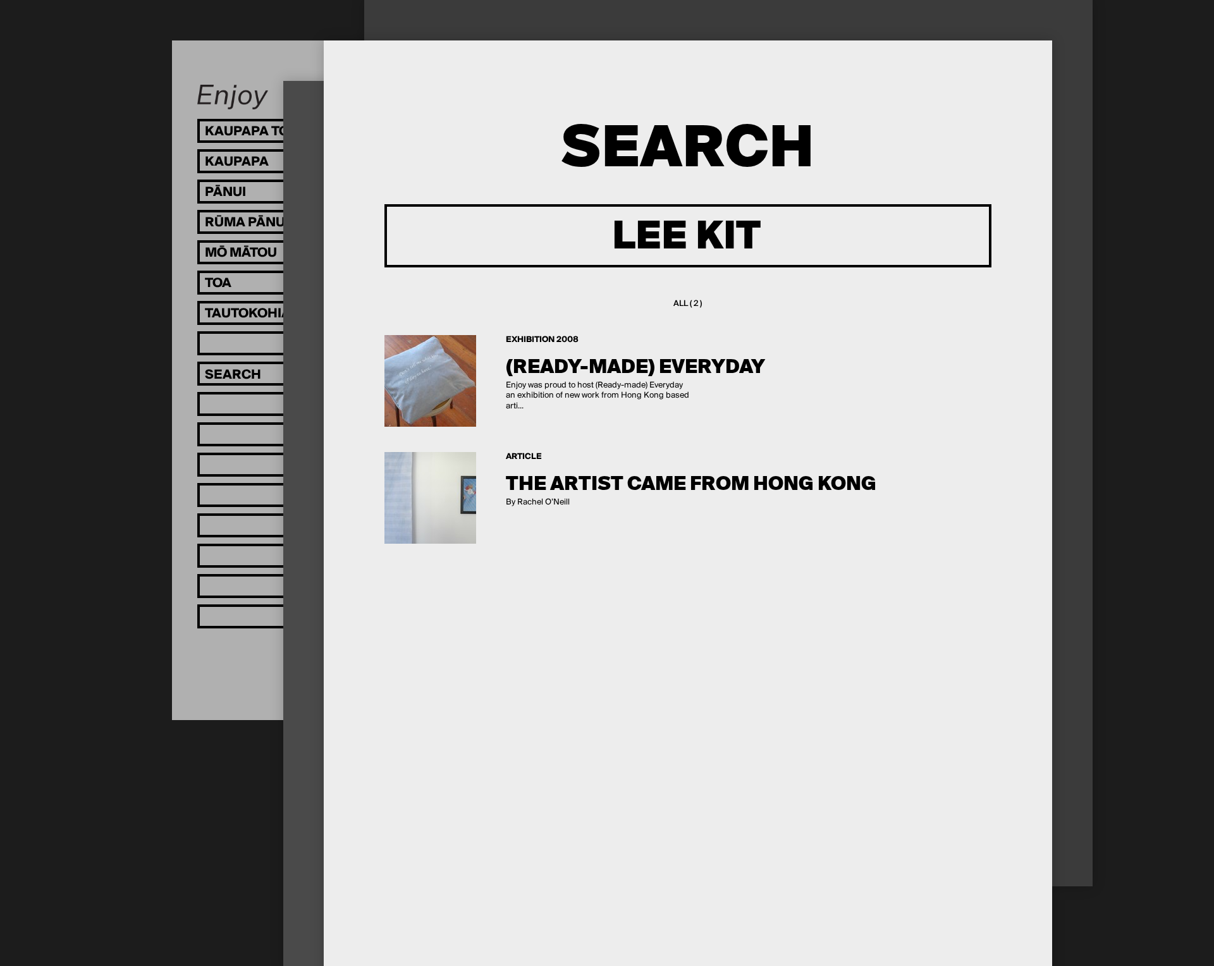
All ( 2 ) (687, 304)
